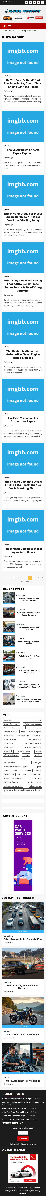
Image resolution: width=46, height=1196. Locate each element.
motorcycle (37, 763)
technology (22, 774)
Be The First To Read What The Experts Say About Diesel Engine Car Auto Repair (23, 83)
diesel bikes (8, 736)
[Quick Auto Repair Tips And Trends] (9, 641)
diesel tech (8, 751)
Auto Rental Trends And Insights (29, 657)
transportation (35, 774)
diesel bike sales (23, 736)
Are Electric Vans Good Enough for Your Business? (28, 686)
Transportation (21, 595)
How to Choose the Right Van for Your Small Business (29, 700)
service (38, 770)
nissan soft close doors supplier (16, 767)
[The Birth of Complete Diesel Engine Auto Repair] (23, 525)
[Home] (4, 26)
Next (27, 581)
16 (22, 581)
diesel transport (24, 751)
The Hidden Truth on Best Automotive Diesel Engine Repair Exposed (23, 354)
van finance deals (34, 782)
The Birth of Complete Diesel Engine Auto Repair (23, 550)
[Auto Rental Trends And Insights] (9, 656)
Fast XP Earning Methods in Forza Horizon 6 (29, 614)
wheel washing (35, 786)
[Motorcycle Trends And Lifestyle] (9, 627)
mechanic (37, 759)
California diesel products (13, 728)
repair (15, 770)
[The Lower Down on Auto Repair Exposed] (23, 126)
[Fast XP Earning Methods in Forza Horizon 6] (9, 612)
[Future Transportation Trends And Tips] (9, 598)
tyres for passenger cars (13, 778)
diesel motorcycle (34, 739)
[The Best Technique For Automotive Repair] (23, 395)
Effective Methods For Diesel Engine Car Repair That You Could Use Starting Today (23, 217)
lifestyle (23, 759)
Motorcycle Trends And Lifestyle (29, 628)
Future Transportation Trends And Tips (29, 600)
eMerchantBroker (10, 755)
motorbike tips (9, 763)
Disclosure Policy (24, 1188)
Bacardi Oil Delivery (11, 724)
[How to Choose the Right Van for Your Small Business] (9, 699)
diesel (23, 732)
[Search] (42, 26)
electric (38, 751)
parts (39, 767)
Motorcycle (20, 624)
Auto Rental (20, 653)
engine (26, 755)
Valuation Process (11, 782)
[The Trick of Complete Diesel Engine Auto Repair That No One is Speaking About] (23, 458)
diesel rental (8, 743)
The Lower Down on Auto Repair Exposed (23, 151)
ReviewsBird (26, 770)
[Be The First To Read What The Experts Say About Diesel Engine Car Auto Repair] (23, 57)
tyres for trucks (35, 778)
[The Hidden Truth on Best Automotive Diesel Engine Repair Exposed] (23, 328)
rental (6, 770)
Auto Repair (23, 31)
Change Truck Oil (10, 732)
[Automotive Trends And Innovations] (9, 670)
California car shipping (33, 724)
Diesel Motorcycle (9, 31)
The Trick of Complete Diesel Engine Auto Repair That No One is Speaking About (23, 485)
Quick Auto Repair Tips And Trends (28, 643)
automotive (37, 720)
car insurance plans (34, 728)
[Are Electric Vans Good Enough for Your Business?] (9, 684)
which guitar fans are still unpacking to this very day (22, 791)
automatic (8, 720)
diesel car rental (10, 739)
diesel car (37, 736)
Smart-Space (9, 774)
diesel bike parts (35, 732)
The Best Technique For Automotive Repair (23, 420)
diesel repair (8, 747)
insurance (8, 759)
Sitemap (36, 1188)
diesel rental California (33, 743)
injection (38, 755)
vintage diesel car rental (13, 786)
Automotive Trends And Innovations (29, 672)
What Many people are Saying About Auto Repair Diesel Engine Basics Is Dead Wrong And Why (23, 285)
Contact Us (10, 1188)
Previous (6, 578)
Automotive (20, 610)
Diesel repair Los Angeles (32, 747)
